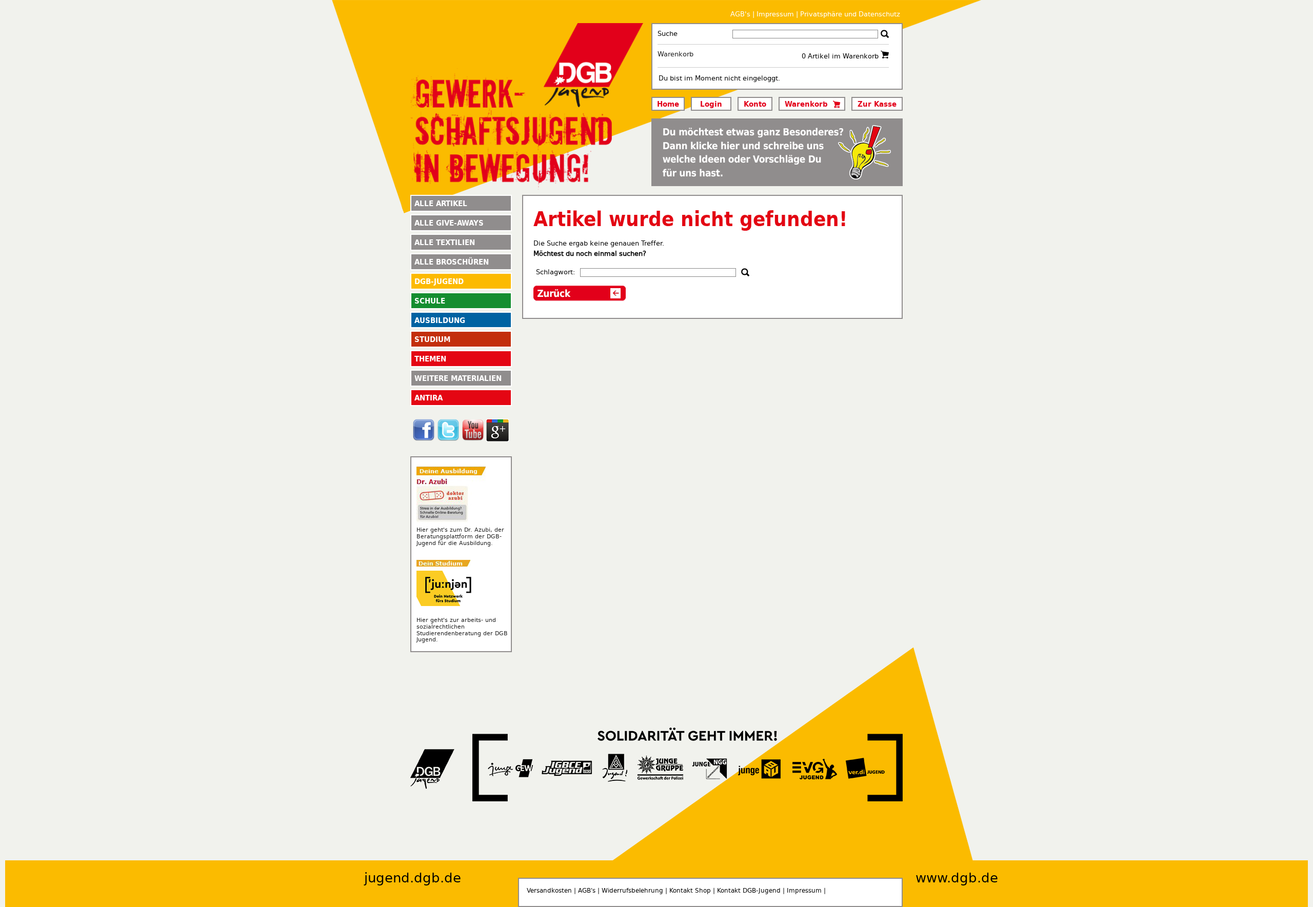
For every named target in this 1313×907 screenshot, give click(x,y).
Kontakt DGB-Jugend (749, 890)
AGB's (740, 14)
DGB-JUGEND (439, 281)
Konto (755, 103)
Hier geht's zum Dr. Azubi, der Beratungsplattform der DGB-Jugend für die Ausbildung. (460, 537)
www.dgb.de (957, 878)
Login (711, 103)
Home (668, 103)
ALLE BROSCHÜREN (451, 261)
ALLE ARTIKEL (440, 203)
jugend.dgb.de (412, 878)
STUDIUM (432, 339)
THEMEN (430, 358)
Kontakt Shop (690, 890)
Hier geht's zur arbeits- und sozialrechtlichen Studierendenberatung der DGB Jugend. (462, 630)
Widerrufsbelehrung (632, 890)
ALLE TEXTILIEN (444, 242)
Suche (668, 33)
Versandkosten (549, 890)
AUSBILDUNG (439, 320)
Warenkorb (675, 54)
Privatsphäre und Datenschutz (850, 14)
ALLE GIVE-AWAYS (449, 222)
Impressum (775, 14)
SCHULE (429, 300)
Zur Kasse (877, 103)
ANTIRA (428, 397)
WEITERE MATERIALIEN (458, 378)
